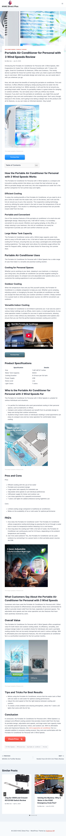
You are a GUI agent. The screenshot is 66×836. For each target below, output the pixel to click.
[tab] (29, 815)
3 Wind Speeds (10, 747)
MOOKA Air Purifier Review (11, 757)
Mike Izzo (9, 61)
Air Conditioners (10, 49)
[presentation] (16, 784)
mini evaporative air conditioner (40, 728)
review (45, 747)
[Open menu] (62, 3)
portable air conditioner (34, 747)
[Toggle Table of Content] (35, 165)
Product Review (21, 49)
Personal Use (21, 747)
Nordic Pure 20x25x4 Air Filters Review (50, 757)
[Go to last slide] (4, 794)
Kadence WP (50, 831)
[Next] (61, 794)
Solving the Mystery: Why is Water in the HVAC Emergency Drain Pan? (49, 800)
